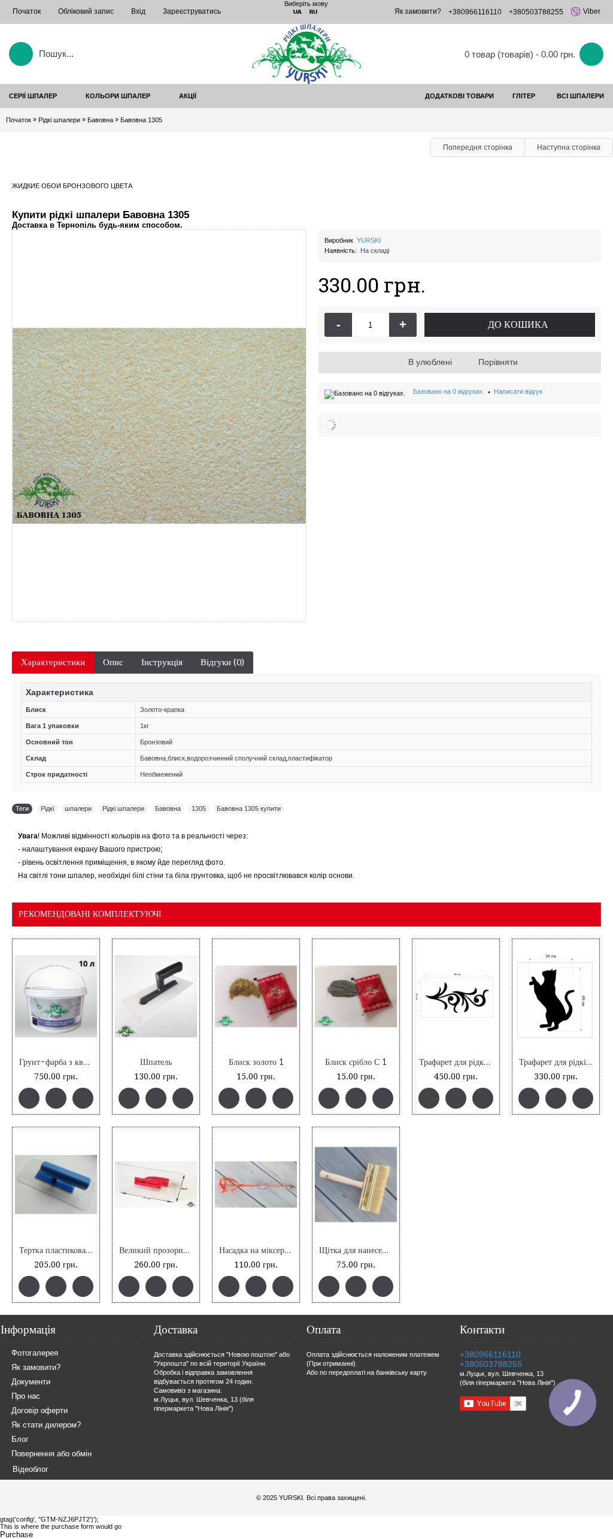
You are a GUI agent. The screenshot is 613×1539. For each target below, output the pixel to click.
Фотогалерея (34, 1353)
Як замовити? (35, 1367)
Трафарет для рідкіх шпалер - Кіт (558, 1062)
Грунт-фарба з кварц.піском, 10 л (58, 1062)
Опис (113, 662)
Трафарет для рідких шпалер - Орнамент (458, 1062)
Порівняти (498, 362)
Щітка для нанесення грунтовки (358, 1250)
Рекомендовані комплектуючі (90, 914)
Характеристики (53, 662)
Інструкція (162, 662)
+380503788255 (491, 1364)
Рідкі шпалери (123, 808)
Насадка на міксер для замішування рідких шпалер (258, 1250)
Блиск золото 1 (256, 1062)
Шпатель (156, 1062)
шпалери (78, 808)
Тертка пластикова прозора (58, 1250)
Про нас (25, 1396)
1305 (199, 808)
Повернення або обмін (51, 1454)
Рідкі (47, 808)
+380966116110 (490, 1354)
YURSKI (369, 240)
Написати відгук (518, 391)
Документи (30, 1382)
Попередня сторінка (477, 147)
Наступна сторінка (568, 147)
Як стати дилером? (46, 1425)
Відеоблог (30, 1469)
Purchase (16, 1534)
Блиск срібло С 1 (356, 1062)
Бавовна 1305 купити (249, 808)
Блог (20, 1439)
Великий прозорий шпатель (158, 1250)
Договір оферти (39, 1411)
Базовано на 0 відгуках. (448, 391)
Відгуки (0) (222, 662)
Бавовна (168, 808)
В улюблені (430, 362)
